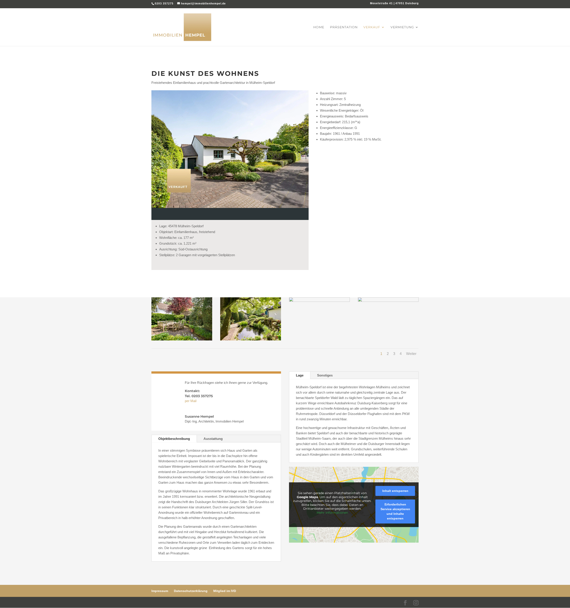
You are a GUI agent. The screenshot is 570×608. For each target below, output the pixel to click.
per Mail (190, 401)
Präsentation (344, 27)
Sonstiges (325, 375)
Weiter (411, 354)
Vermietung (402, 27)
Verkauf (371, 27)
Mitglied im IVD (224, 591)
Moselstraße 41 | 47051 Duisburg (394, 3)
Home (318, 27)
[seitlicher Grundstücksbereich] (388, 300)
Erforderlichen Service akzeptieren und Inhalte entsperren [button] (395, 511)
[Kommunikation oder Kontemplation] (319, 300)
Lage (299, 375)
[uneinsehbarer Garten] (250, 339)
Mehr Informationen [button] (332, 513)
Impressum (159, 591)
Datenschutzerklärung (191, 591)
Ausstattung (213, 439)
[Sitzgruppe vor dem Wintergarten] (181, 339)
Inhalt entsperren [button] (395, 491)
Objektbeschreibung (174, 439)
